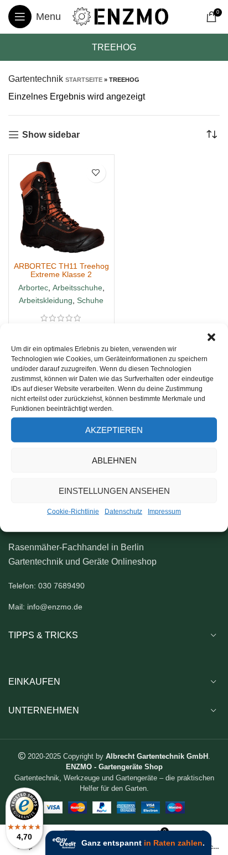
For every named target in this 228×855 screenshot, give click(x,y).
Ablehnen (114, 460)
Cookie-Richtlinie (73, 511)
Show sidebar (51, 134)
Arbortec (33, 287)
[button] (211, 337)
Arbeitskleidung (45, 300)
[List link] (114, 586)
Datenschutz (123, 511)
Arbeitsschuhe (77, 287)
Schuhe (90, 300)
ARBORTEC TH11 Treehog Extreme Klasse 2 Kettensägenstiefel (61, 274)
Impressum (164, 511)
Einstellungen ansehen (114, 490)
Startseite (83, 79)
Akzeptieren (114, 429)
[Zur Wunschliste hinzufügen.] (96, 173)
